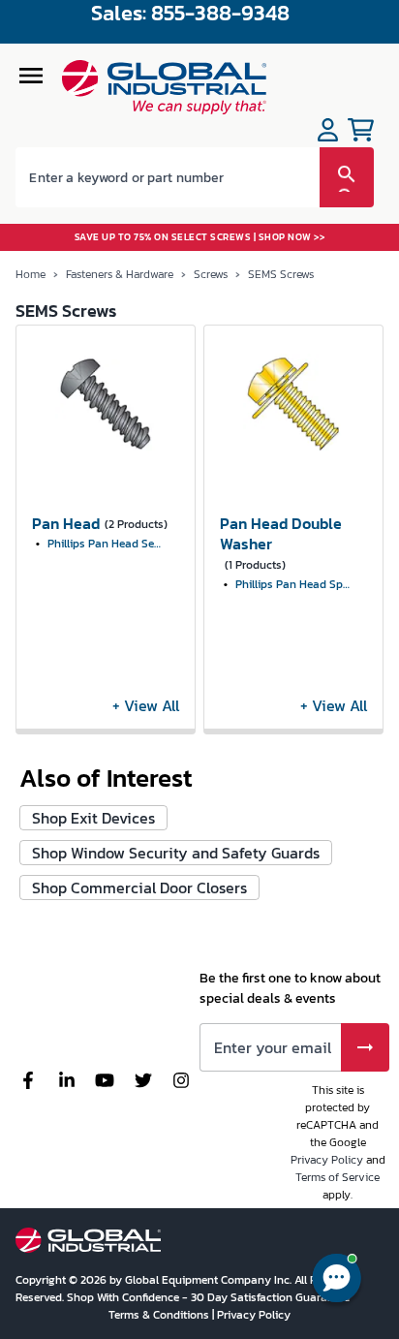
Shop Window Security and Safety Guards (176, 852)
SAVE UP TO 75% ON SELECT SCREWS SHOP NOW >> (200, 237)
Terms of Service (337, 1177)
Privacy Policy (327, 1159)
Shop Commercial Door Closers (139, 887)
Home (30, 274)
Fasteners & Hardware (119, 274)
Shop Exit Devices (93, 817)
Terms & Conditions (160, 1314)
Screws (211, 274)
